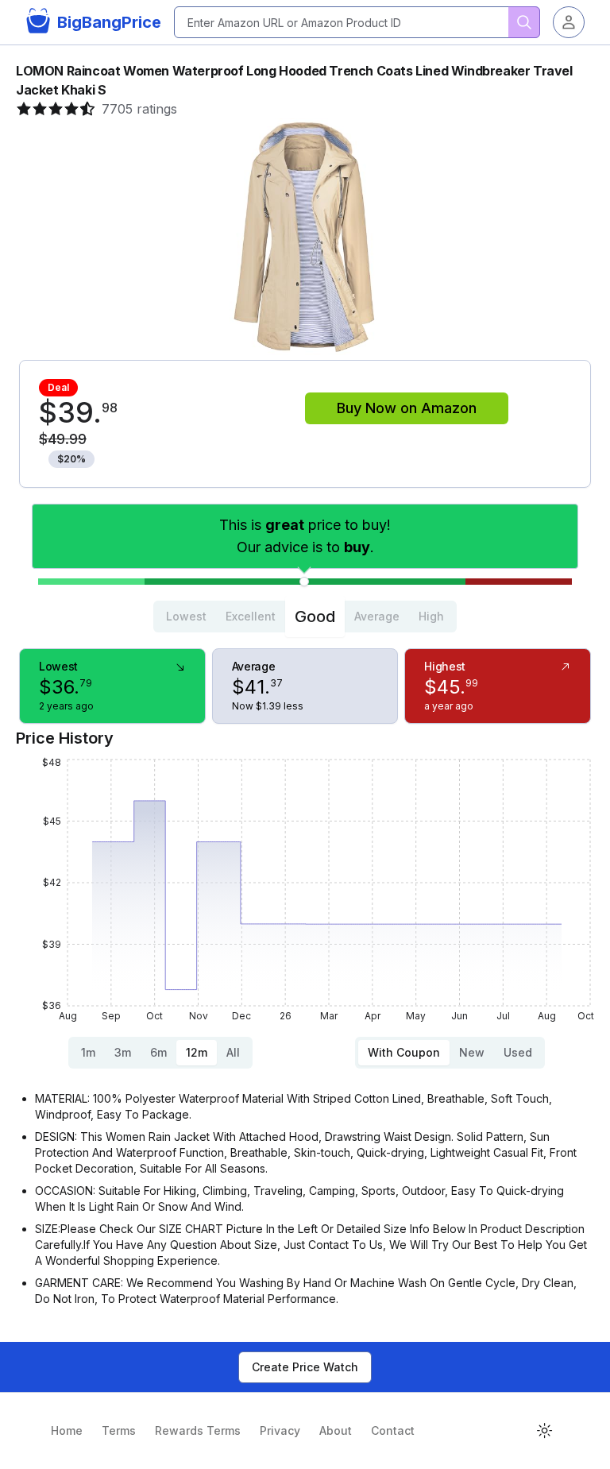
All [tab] (233, 1052)
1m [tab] (88, 1052)
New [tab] (472, 1052)
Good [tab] (315, 616)
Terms (119, 1430)
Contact (393, 1430)
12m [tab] (196, 1052)
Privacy (280, 1430)
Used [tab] (518, 1052)
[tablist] (305, 616)
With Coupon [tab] (404, 1052)
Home (67, 1430)
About (335, 1430)
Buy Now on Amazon (407, 408)
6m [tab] (158, 1052)
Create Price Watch (305, 1367)
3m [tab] (122, 1052)
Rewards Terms (198, 1430)
